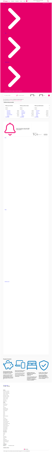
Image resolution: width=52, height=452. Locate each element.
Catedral (4, 412)
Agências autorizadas (5, 424)
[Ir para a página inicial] (5, 385)
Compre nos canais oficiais (6, 425)
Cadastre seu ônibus (5, 420)
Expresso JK (4, 407)
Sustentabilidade (5, 439)
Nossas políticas (5, 437)
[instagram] (4, 386)
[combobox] (10, 95)
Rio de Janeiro (8, 110)
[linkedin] (8, 386)
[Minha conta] (26, 1)
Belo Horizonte (9, 113)
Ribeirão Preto (23, 113)
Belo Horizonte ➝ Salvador (6, 396)
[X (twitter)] (6, 386)
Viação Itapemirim (5, 410)
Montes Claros (38, 113)
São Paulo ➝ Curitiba (5, 394)
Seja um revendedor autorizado (6, 423)
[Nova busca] (48, 1)
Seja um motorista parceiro (6, 421)
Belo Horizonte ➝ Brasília (6, 395)
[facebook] (5, 386)
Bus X (3, 406)
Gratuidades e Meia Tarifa (6, 440)
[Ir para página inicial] (5, 1)
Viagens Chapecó (5, 405)
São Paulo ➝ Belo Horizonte (6, 393)
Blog (3, 435)
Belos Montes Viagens (5, 408)
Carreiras (4, 438)
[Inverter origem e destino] (17, 95)
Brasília (37, 114)
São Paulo (22, 110)
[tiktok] (9, 386)
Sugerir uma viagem (5, 426)
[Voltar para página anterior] (28, 1)
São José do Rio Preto (9, 114)
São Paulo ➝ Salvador (5, 397)
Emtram (4, 411)
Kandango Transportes (5, 409)
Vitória (22, 114)
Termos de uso (4, 436)
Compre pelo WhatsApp (5, 441)
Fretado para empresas (5, 422)
